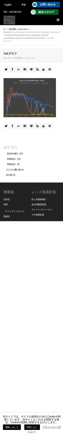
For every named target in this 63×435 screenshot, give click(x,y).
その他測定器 (37, 214)
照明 (6, 204)
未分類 (9, 175)
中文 (24, 5)
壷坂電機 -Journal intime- (19, 29)
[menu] (57, 20)
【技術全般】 (12, 153)
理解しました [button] (12, 427)
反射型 (7, 199)
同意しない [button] (32, 427)
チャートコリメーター (41, 209)
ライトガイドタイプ (14, 211)
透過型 (7, 216)
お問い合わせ (48, 4)
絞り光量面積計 (38, 199)
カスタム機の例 (13, 169)
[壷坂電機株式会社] (9, 20)
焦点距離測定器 (38, 204)
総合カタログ (46, 12)
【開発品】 (11, 164)
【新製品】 (11, 159)
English (8, 5)
